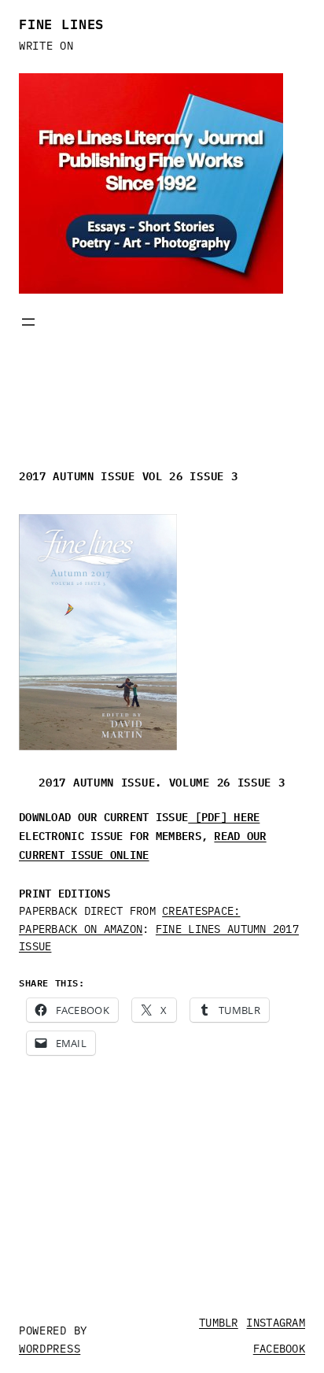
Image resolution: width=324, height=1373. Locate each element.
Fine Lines (61, 23)
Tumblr (218, 1323)
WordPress (49, 1349)
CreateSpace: (201, 911)
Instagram (275, 1323)
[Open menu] (28, 322)
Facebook (279, 1349)
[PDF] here (224, 815)
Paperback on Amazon (80, 929)
